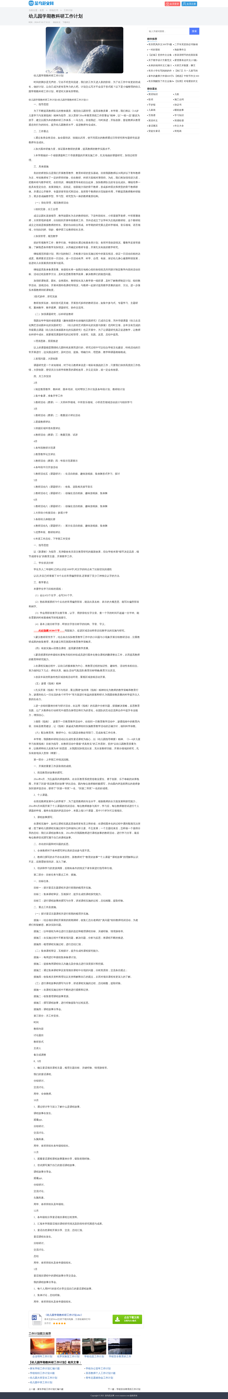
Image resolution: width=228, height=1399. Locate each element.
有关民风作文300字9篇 (160, 44)
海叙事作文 (180, 49)
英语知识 (153, 94)
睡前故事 (179, 110)
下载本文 (66, 22)
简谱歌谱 (179, 120)
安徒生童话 (154, 131)
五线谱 (151, 115)
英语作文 (153, 120)
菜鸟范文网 (109, 1396)
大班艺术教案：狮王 (184, 65)
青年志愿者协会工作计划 (99, 1377)
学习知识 (179, 115)
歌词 (150, 99)
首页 (42, 10)
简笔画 (177, 131)
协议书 (177, 104)
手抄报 (151, 104)
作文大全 (179, 126)
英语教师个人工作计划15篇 (101, 1373)
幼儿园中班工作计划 (41, 1382)
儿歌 (176, 94)
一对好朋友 (154, 49)
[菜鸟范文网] (42, 3)
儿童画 (151, 110)
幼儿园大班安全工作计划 (43, 1377)
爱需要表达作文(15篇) (185, 60)
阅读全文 (56, 22)
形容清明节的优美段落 (186, 55)
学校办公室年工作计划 (98, 1368)
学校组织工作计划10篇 (42, 1373)
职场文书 (53, 10)
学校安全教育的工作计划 (128, 1389)
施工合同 (179, 99)
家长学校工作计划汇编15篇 (45, 1368)
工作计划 (68, 10)
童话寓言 (153, 126)
